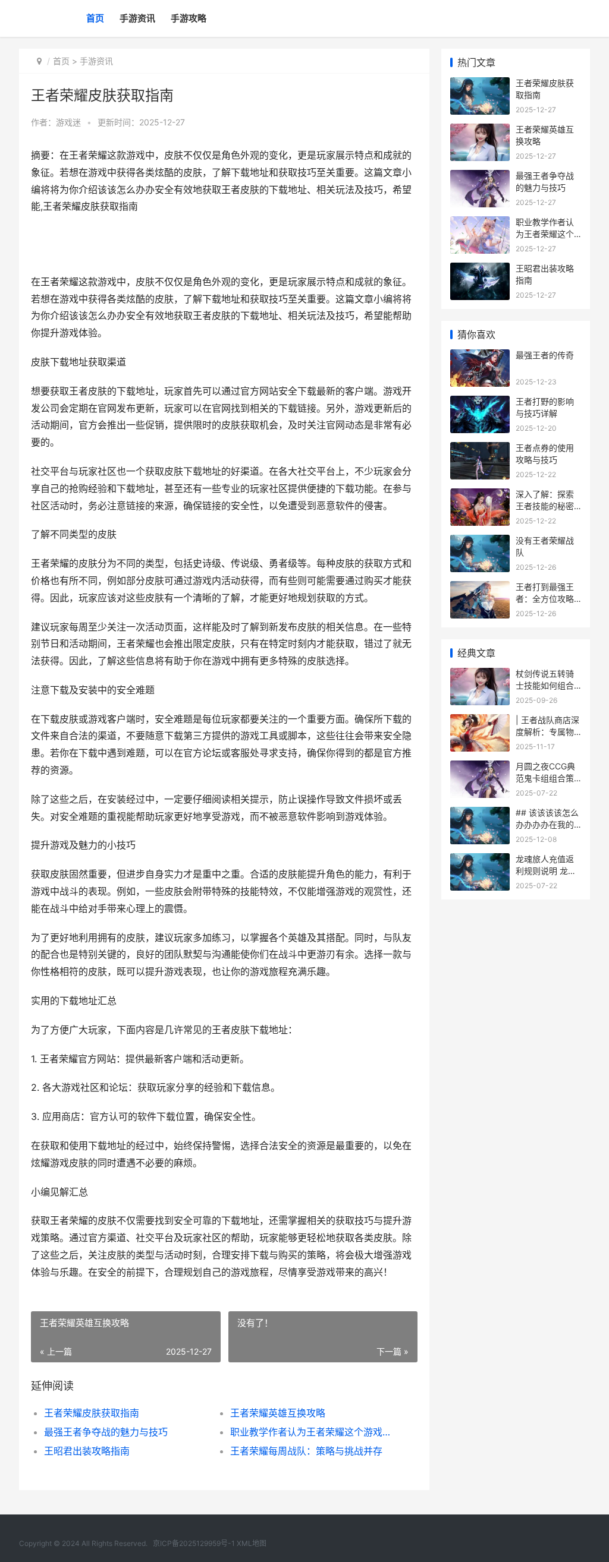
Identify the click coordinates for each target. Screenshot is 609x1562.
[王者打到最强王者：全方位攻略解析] (480, 588)
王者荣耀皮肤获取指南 (91, 1413)
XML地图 (251, 1543)
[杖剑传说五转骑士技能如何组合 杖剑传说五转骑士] (480, 675)
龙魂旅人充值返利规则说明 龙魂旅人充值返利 (546, 870)
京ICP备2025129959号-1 (194, 1543)
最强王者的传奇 (545, 355)
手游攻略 (188, 18)
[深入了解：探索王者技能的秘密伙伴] (480, 496)
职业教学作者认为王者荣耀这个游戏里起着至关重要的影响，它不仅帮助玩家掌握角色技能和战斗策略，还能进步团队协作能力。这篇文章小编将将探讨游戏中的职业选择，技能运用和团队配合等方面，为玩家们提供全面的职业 (314, 1432)
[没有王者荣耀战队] (480, 542)
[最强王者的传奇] (480, 357)
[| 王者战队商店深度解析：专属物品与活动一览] (480, 722)
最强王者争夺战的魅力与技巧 (106, 1432)
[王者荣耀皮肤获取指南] (480, 85)
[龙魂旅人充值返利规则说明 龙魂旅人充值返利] (480, 861)
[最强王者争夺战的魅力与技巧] (480, 177)
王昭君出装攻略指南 (87, 1451)
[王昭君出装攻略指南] (480, 270)
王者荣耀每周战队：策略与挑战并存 (306, 1451)
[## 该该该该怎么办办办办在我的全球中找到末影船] (480, 814)
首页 (95, 18)
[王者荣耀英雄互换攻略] (480, 131)
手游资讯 (137, 18)
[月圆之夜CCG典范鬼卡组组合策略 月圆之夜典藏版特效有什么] (480, 768)
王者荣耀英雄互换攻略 (277, 1413)
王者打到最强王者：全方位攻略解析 (545, 598)
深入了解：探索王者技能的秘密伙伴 (545, 505)
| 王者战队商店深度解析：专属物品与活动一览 (547, 731)
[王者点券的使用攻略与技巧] (480, 449)
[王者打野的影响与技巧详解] (480, 403)
